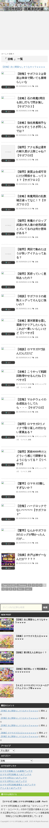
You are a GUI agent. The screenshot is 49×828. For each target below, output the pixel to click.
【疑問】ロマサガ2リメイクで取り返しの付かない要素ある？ (31, 428)
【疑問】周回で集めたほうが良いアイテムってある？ (31, 253)
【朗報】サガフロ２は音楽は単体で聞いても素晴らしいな (31, 77)
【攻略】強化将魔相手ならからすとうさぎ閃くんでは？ (31, 126)
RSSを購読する (10, 794)
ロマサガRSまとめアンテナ (13, 778)
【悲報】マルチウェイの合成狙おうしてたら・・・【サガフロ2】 (31, 403)
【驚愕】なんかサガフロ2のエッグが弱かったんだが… (31, 534)
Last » (28, 589)
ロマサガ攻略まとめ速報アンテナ (16, 771)
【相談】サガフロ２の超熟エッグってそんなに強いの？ (31, 300)
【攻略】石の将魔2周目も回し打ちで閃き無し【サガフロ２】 (30, 102)
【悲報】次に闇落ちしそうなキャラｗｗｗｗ (19, 711)
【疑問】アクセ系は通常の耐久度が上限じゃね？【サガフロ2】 (31, 151)
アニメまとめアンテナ (11, 788)
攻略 (36, 86)
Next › (20, 589)
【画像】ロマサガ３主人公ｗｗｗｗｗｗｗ (18, 733)
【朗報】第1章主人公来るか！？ (31, 652)
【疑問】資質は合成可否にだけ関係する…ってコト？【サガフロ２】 (31, 175)
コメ (8, 87)
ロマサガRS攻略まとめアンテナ (15, 774)
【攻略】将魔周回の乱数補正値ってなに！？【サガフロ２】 (31, 200)
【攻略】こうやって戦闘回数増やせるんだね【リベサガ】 (31, 375)
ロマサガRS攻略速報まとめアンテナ (18, 785)
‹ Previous (21, 585)
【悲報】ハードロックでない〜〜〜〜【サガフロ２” (31, 510)
